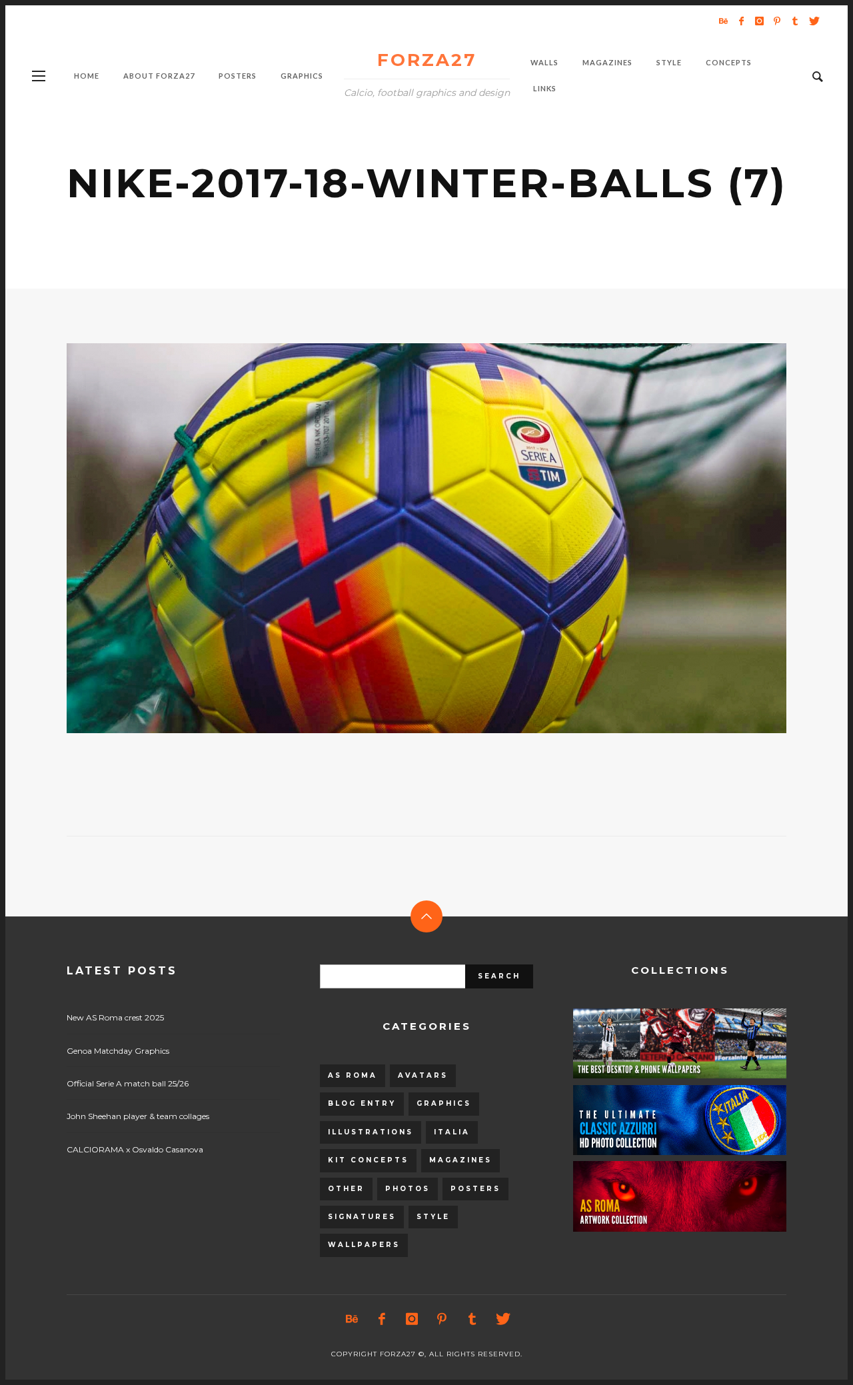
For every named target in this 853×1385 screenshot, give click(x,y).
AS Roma (352, 1075)
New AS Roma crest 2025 (115, 1017)
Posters (475, 1188)
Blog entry (362, 1103)
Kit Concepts (368, 1160)
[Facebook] (741, 21)
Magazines (460, 1160)
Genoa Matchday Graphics (118, 1051)
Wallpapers (364, 1244)
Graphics (444, 1103)
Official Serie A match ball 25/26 (128, 1083)
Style (433, 1216)
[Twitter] (813, 21)
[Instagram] (759, 21)
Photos (407, 1188)
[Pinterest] (777, 21)
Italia (452, 1132)
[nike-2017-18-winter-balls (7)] (405, 538)
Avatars (423, 1075)
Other (346, 1188)
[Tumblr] (795, 21)
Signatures (362, 1216)
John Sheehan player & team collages (138, 1116)
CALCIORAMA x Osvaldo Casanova (135, 1149)
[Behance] (723, 21)
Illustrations (370, 1132)
